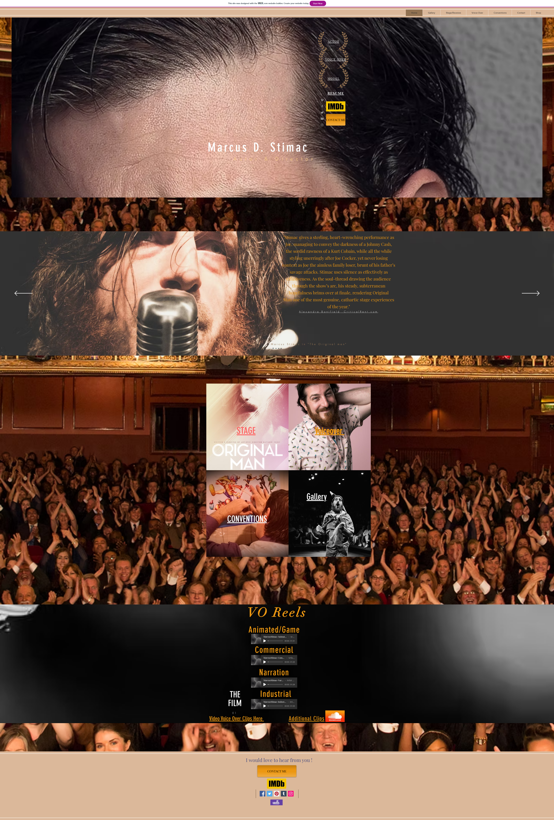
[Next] (531, 293)
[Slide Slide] (281, 348)
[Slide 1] (273, 348)
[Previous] (23, 293)
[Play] (264, 640)
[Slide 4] (278, 348)
